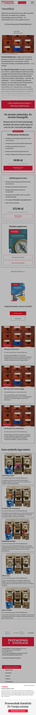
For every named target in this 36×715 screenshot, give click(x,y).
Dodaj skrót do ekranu (18, 711)
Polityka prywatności (29, 685)
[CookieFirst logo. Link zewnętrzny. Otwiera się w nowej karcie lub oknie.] (4, 687)
